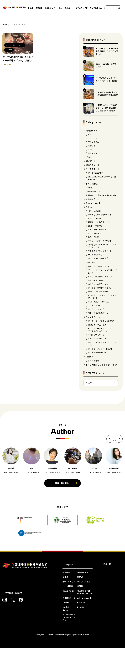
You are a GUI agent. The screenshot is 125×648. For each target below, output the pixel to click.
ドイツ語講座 (92, 183)
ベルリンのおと (94, 211)
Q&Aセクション (93, 191)
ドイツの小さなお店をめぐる (100, 287)
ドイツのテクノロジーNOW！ (100, 348)
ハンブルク (92, 145)
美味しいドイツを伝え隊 (98, 291)
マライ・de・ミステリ (97, 233)
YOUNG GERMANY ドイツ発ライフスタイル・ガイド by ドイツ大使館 (24, 565)
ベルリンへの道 (94, 218)
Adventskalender (94, 203)
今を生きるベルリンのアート (100, 251)
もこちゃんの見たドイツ (98, 284)
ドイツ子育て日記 (95, 280)
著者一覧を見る (62, 483)
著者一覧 (107, 564)
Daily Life (90, 262)
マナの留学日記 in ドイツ (98, 352)
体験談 (89, 187)
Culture (89, 207)
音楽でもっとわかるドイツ (99, 222)
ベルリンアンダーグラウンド (100, 240)
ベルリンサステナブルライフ (100, 276)
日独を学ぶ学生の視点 (97, 324)
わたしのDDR (93, 237)
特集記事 (39, 8)
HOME (30, 8)
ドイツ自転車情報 (95, 173)
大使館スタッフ (92, 199)
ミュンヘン (92, 138)
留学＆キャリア (82, 8)
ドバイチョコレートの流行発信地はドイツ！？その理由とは (107, 51)
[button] (110, 439)
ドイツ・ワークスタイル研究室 (101, 321)
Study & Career (93, 317)
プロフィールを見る (11, 472)
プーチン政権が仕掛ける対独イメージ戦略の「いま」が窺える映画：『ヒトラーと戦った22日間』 (17, 62)
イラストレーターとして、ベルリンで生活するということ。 (102, 329)
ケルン (91, 149)
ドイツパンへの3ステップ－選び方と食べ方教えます (107, 93)
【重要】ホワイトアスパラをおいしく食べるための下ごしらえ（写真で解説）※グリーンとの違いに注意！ (107, 109)
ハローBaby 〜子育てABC (98, 301)
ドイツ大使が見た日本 (97, 229)
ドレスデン (92, 153)
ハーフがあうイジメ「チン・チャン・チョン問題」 (107, 79)
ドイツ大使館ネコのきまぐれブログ (101, 364)
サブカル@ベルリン (96, 254)
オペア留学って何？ (96, 335)
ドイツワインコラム (96, 309)
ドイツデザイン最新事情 (98, 258)
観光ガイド (69, 8)
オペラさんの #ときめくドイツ (100, 214)
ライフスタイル (96, 8)
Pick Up (89, 356)
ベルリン (91, 134)
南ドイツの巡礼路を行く (98, 312)
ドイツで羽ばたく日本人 (98, 338)
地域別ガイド (50, 8)
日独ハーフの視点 (95, 226)
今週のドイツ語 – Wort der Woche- (101, 195)
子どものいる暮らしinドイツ (100, 266)
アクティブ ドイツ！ (96, 305)
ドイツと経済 (93, 360)
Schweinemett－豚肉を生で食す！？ (106, 65)
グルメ (59, 8)
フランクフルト (94, 142)
